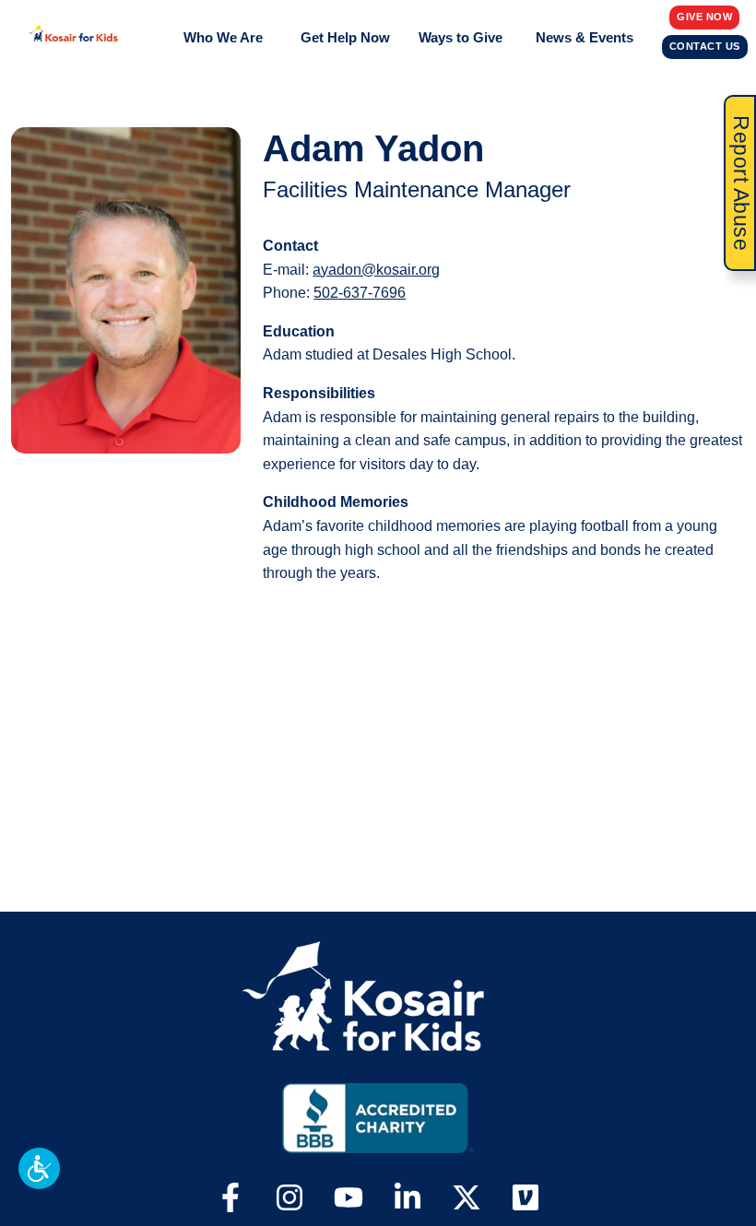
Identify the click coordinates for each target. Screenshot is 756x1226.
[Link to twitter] (466, 1200)
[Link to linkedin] (407, 1200)
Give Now (704, 16)
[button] (39, 1168)
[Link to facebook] (230, 1200)
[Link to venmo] (525, 1200)
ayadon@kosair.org (376, 269)
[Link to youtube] (348, 1200)
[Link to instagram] (289, 1200)
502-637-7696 (359, 293)
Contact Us (704, 46)
